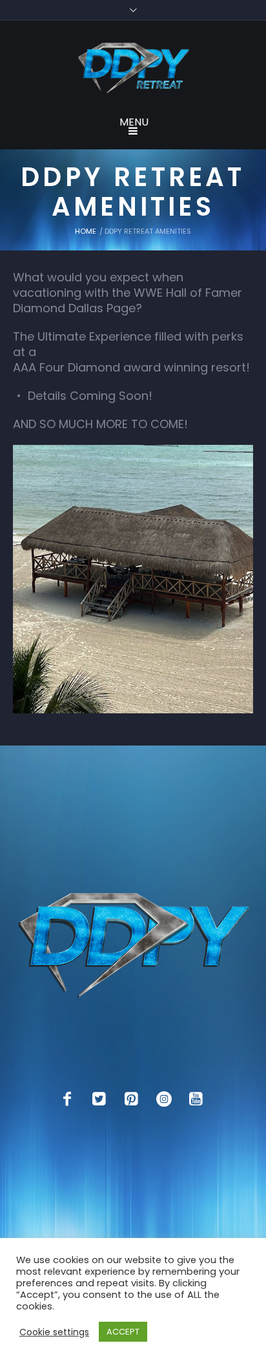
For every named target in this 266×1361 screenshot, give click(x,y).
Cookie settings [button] (54, 1332)
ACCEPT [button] (123, 1332)
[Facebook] (67, 1099)
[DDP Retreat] (133, 69)
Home (85, 231)
